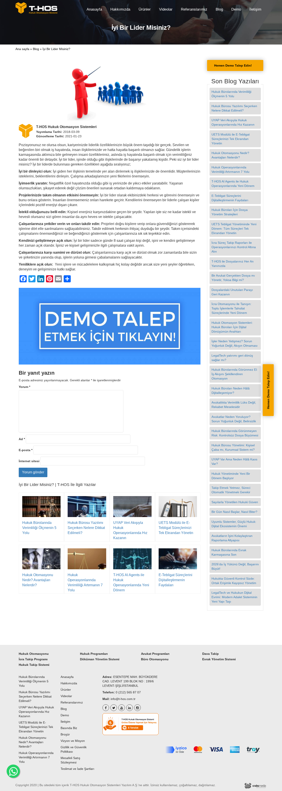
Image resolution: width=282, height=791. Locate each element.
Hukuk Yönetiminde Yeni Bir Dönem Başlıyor (231, 476)
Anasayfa (94, 9)
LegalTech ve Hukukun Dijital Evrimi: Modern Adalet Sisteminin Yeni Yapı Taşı (234, 597)
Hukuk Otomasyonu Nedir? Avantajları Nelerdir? (37, 580)
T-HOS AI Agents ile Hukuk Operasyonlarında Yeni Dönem (131, 582)
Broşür (65, 734)
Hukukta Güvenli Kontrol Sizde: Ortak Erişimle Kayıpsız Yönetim (234, 581)
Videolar (166, 9)
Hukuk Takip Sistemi (34, 664)
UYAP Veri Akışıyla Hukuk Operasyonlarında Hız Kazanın (130, 530)
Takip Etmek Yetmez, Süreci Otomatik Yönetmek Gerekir (231, 490)
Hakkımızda (120, 9)
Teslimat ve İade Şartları (77, 769)
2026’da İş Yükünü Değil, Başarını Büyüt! (235, 566)
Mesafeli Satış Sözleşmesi (70, 760)
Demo (236, 9)
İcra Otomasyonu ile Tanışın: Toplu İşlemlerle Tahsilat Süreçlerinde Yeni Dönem (231, 308)
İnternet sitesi (29, 461)
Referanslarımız (194, 9)
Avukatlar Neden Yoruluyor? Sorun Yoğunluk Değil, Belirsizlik (234, 419)
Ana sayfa (22, 49)
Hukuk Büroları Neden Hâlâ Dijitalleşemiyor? (231, 391)
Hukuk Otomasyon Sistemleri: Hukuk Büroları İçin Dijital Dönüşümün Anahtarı (232, 327)
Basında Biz (69, 728)
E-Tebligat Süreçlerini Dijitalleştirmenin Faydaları (175, 580)
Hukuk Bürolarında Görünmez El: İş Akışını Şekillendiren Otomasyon (235, 374)
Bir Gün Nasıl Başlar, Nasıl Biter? (235, 512)
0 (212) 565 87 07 (128, 692)
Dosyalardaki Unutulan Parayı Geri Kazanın (232, 292)
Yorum (24, 387)
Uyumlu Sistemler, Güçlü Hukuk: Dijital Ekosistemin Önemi (234, 524)
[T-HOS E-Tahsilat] (130, 724)
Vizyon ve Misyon (73, 741)
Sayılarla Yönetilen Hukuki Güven (235, 502)
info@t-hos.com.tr (123, 699)
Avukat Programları (155, 653)
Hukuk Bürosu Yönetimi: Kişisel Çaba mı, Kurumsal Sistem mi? (234, 447)
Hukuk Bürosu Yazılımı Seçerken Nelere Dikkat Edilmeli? (86, 528)
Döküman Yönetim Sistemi (99, 659)
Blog (219, 9)
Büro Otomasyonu (155, 659)
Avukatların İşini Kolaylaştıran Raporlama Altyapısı (232, 538)
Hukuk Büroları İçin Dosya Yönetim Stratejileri (230, 212)
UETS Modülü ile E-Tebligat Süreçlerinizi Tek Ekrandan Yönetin (176, 528)
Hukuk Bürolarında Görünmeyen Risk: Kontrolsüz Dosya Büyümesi (235, 433)
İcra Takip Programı (33, 659)
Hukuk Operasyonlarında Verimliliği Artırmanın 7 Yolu (85, 582)
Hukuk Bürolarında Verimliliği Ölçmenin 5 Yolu (39, 528)
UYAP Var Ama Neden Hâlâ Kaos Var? (234, 461)
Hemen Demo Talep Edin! (268, 390)
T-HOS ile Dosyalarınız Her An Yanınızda (233, 264)
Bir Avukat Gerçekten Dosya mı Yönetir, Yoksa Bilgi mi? (233, 278)
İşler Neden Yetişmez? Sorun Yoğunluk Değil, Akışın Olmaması (235, 343)
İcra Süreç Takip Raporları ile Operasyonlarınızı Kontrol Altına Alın (234, 247)
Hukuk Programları (94, 653)
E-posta (25, 450)
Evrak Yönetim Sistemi (219, 659)
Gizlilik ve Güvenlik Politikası (74, 749)
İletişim (255, 9)
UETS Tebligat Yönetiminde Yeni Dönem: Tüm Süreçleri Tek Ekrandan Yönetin (234, 228)
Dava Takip (210, 653)
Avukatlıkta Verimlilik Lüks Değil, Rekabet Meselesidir (234, 405)
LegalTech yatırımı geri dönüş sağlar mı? (232, 358)
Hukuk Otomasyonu (34, 653)
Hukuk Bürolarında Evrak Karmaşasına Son (229, 552)
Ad (22, 439)
